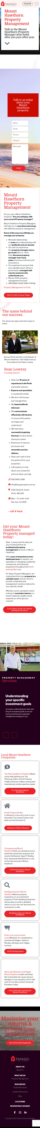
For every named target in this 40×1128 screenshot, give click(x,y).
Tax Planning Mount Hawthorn (17, 774)
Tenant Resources (20, 1087)
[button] (6, 735)
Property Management (20, 1079)
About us (20, 1070)
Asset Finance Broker (13, 812)
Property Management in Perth (17, 287)
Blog (20, 1096)
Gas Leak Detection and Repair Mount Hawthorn (17, 973)
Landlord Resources (20, 1092)
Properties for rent (20, 1106)
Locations (20, 1102)
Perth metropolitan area (20, 568)
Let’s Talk (16, 511)
